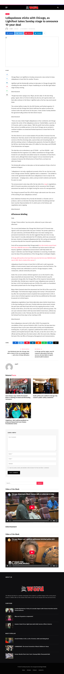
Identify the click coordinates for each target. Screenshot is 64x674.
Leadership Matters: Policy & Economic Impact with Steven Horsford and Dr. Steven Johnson (36, 609)
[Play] (7, 520)
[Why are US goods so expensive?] (9, 618)
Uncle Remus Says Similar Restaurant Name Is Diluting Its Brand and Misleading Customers (17, 397)
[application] (32, 507)
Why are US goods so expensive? (24, 616)
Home (23, 670)
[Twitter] (7, 78)
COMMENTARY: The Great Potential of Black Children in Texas (32, 646)
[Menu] (6, 7)
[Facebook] (7, 74)
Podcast (35, 670)
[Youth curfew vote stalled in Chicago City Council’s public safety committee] (46, 386)
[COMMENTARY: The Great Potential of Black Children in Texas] (9, 648)
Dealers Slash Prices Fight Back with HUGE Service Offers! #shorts (33, 624)
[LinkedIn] (7, 82)
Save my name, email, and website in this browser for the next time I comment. (29, 467)
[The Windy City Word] (32, 7)
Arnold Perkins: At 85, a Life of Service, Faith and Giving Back (32, 638)
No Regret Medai (42, 666)
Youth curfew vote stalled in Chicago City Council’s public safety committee (45, 396)
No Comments (25, 28)
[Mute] (54, 520)
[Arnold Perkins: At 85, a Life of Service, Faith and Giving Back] (9, 640)
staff (11, 28)
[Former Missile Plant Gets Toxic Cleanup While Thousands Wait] (9, 656)
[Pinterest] (7, 86)
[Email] (7, 94)
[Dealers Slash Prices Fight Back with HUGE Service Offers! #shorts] (9, 625)
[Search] (58, 7)
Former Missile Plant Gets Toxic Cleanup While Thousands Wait (32, 654)
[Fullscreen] (56, 520)
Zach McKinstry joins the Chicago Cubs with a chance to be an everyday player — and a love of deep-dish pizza (18, 353)
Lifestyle (29, 670)
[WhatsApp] (7, 90)
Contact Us (41, 670)
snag (45, 184)
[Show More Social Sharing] (44, 33)
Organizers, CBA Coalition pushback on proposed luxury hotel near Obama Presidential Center (16, 422)
